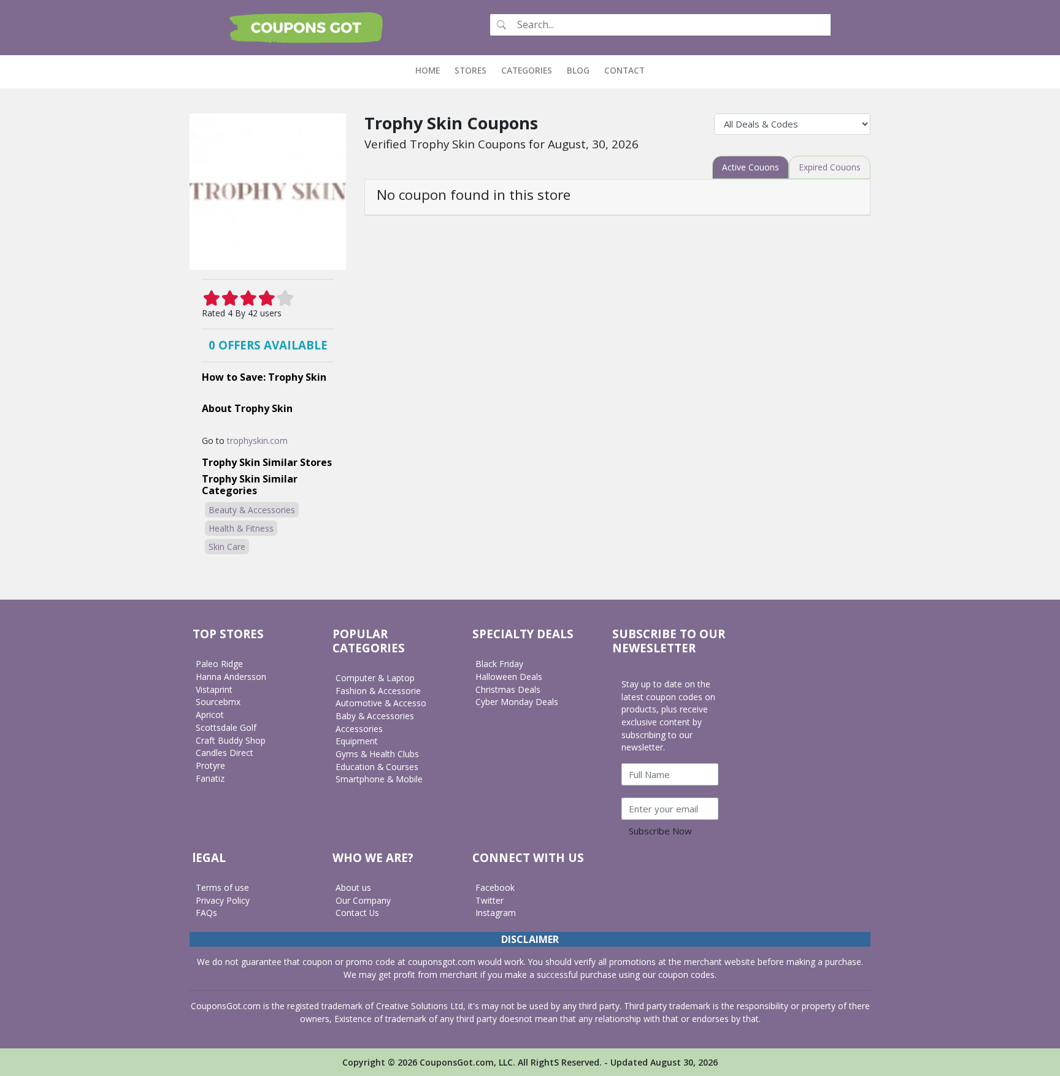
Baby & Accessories (375, 716)
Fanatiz (210, 778)
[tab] (750, 167)
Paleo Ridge (219, 664)
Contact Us (357, 912)
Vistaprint (214, 689)
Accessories (359, 729)
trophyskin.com (257, 440)
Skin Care (227, 546)
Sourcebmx (218, 702)
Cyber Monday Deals (516, 702)
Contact (624, 70)
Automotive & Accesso (381, 703)
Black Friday (499, 664)
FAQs (206, 912)
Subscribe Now (660, 831)
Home (431, 70)
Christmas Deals (507, 689)
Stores (470, 70)
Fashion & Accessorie (378, 690)
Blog (578, 70)
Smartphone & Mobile (379, 779)
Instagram (495, 912)
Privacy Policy (223, 900)
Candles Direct (224, 752)
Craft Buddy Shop (231, 740)
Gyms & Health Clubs (377, 754)
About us (353, 887)
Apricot (210, 714)
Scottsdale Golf (226, 727)
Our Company (363, 900)
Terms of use (222, 887)
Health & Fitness (241, 528)
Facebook (495, 887)
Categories (526, 70)
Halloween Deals (508, 676)
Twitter (489, 900)
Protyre (210, 765)
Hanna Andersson (231, 676)
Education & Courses (377, 767)
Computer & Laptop (375, 678)
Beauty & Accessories (252, 510)
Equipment (357, 741)
